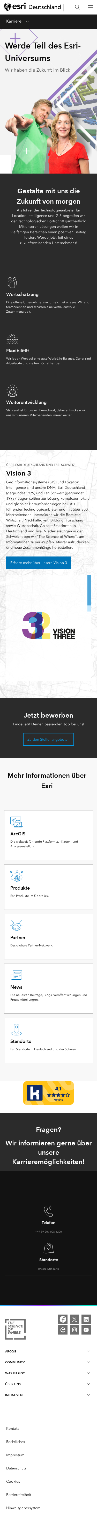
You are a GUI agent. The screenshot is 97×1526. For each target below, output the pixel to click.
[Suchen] (77, 7)
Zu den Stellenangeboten (48, 739)
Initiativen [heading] (14, 1395)
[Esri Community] (63, 1330)
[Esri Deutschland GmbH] (32, 7)
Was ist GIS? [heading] (15, 1373)
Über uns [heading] (13, 1384)
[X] (74, 1319)
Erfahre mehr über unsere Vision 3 (38, 563)
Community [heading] (15, 1362)
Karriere (13, 21)
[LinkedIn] (86, 1319)
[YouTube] (86, 1330)
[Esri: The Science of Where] (15, 1330)
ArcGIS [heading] (10, 1351)
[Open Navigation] (90, 7)
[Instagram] (74, 1330)
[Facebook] (63, 1319)
